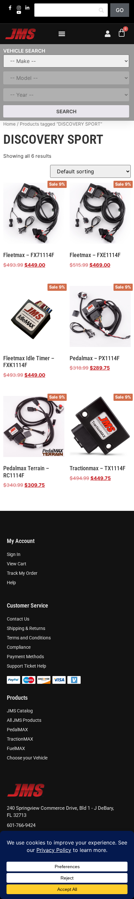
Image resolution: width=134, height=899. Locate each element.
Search (66, 111)
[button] (62, 34)
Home (9, 124)
